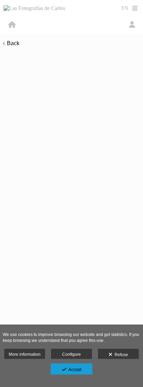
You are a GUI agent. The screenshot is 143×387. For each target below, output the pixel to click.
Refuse (120, 354)
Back (13, 43)
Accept (73, 369)
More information (25, 354)
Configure (71, 354)
